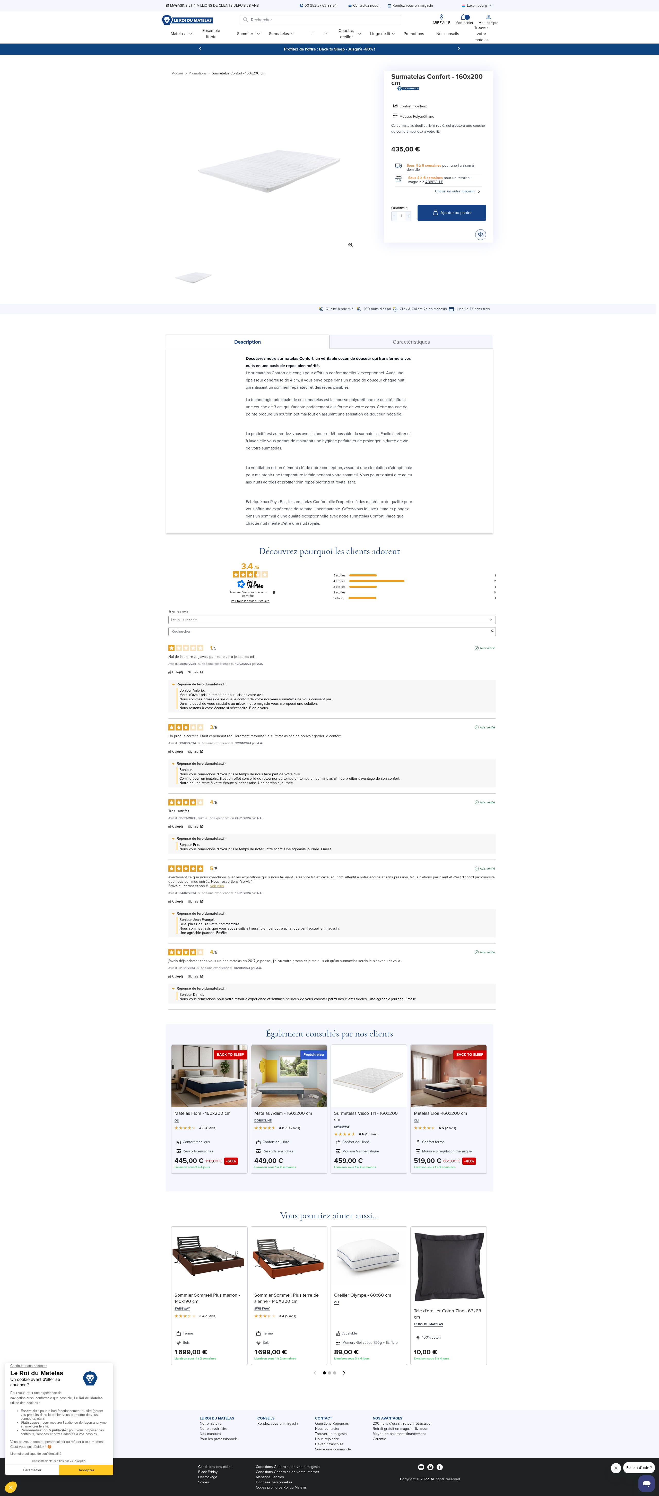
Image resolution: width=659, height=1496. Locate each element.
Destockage (207, 1477)
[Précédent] (200, 48)
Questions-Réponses (332, 1423)
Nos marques (210, 1433)
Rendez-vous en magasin (277, 1423)
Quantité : (399, 208)
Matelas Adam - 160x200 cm (283, 1113)
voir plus (217, 886)
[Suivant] (458, 48)
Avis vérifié (487, 648)
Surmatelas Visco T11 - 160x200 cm (366, 1116)
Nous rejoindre (327, 1439)
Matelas (178, 34)
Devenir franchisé (329, 1444)
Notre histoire (211, 1423)
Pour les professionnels (219, 1439)
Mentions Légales (270, 1477)
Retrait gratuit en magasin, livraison (400, 1428)
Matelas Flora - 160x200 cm (203, 1113)
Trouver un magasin (331, 1433)
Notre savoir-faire (213, 1428)
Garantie (379, 1439)
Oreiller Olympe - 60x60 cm (362, 1295)
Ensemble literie (211, 33)
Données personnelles (274, 1482)
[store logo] (187, 20)
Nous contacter (327, 1428)
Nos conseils (447, 34)
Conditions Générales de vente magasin (288, 1466)
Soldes (203, 1482)
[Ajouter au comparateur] (480, 234)
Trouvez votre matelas (481, 33)
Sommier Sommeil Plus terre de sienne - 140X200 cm (286, 1298)
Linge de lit (380, 34)
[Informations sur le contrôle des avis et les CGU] (274, 592)
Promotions (414, 34)
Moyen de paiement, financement (399, 1433)
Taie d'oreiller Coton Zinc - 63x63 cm (447, 1313)
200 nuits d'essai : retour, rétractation (402, 1423)
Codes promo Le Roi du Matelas (281, 1487)
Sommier (245, 34)
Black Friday (208, 1472)
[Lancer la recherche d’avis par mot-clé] (492, 631)
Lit (312, 34)
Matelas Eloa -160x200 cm (440, 1113)
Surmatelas (279, 34)
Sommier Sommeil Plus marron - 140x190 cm (207, 1298)
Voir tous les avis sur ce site (250, 601)
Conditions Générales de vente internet (287, 1472)
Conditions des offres (215, 1466)
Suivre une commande (333, 1449)
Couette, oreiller (346, 33)
